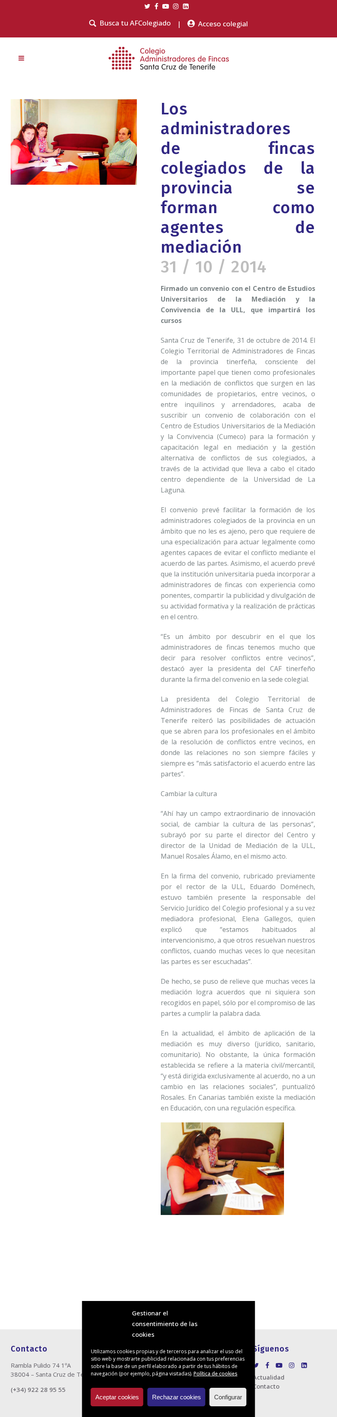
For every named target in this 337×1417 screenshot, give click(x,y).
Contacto (266, 1386)
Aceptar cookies (117, 1397)
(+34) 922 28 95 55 (38, 1389)
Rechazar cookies (176, 1397)
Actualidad (268, 1377)
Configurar (228, 1397)
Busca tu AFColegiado (135, 23)
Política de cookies (216, 1373)
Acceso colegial (223, 23)
